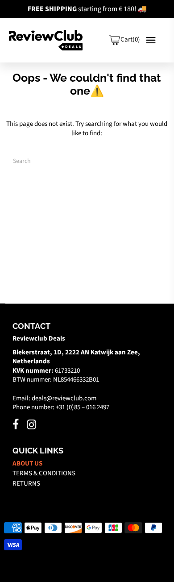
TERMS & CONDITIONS (43, 473)
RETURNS (26, 483)
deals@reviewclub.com (64, 398)
